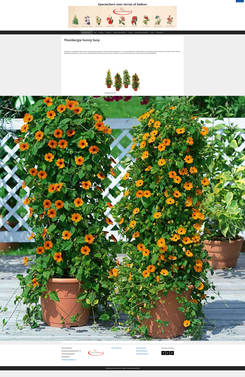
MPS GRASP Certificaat (142, 354)
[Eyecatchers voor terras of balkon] (122, 17)
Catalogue (101, 32)
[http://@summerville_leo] (168, 353)
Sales (95, 32)
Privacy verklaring (116, 348)
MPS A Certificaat (141, 348)
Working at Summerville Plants (141, 32)
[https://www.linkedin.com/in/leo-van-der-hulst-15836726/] (172, 353)
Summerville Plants (86, 32)
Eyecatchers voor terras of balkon (122, 4)
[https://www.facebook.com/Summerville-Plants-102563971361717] (163, 353)
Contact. (152, 32)
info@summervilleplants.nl (68, 359)
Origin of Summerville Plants (120, 32)
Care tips (130, 32)
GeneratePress (136, 368)
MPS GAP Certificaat (141, 351)
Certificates (108, 32)
